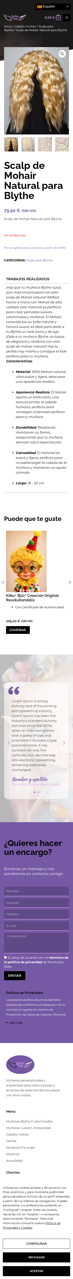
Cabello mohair (17, 1134)
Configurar (36, 1243)
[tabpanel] (36, 388)
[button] (62, 54)
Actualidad (14, 1161)
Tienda (11, 1141)
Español (48, 6)
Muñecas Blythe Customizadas (29, 1121)
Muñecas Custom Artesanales (28, 1128)
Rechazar (36, 1257)
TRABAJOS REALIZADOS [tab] (27, 279)
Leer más (16, 1023)
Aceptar (36, 1271)
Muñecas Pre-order (20, 1147)
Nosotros (12, 1154)
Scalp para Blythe (39, 260)
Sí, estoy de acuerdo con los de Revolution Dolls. (36, 962)
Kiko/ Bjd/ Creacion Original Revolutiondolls (32, 597)
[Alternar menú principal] (66, 17)
